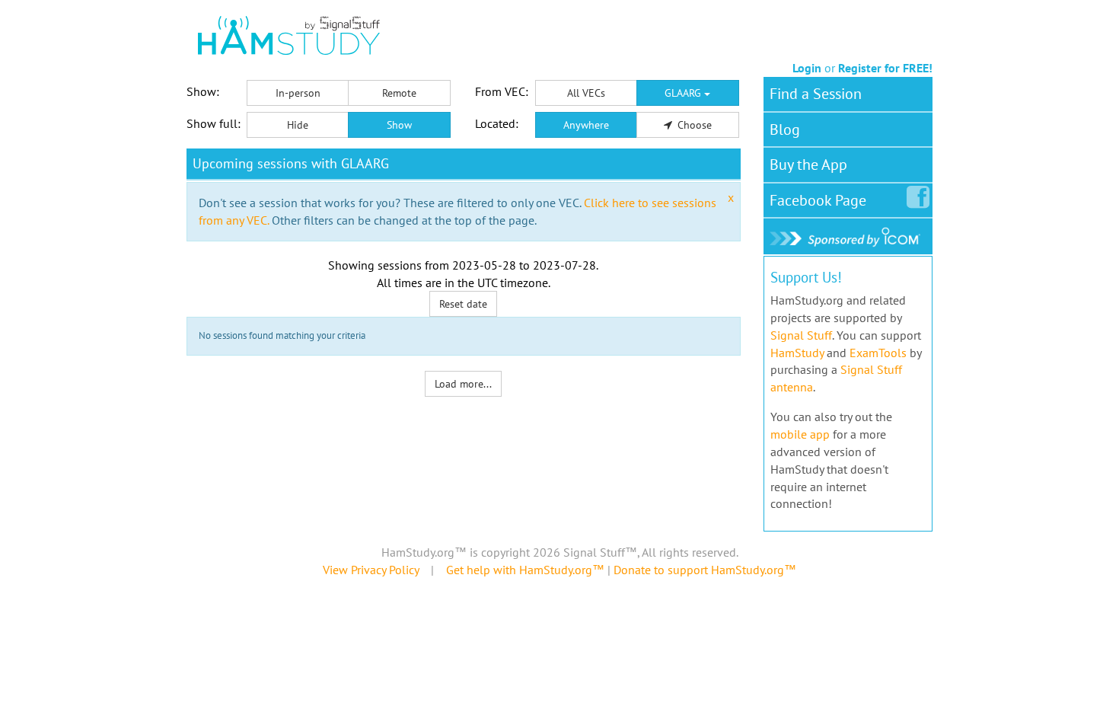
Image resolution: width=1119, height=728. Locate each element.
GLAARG (684, 93)
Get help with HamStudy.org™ (525, 569)
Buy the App (808, 164)
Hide (297, 125)
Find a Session (816, 94)
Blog (785, 129)
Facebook (818, 200)
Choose (693, 125)
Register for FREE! (885, 67)
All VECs (586, 93)
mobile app (800, 434)
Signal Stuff (801, 335)
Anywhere (586, 125)
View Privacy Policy (371, 569)
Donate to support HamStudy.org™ (705, 569)
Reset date (463, 304)
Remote (399, 93)
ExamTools (878, 352)
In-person (298, 93)
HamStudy (797, 352)
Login (806, 67)
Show (399, 125)
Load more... (463, 384)
